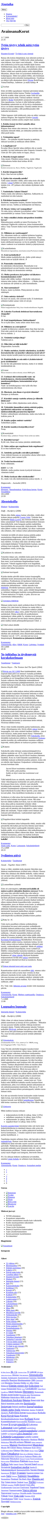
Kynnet (4, 1424)
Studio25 (33, 1467)
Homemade (39, 1392)
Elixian (30, 80)
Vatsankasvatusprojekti (15, 1353)
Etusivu (9, 14)
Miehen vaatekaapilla (26, 995)
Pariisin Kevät (19, 1456)
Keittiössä (10, 1288)
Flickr (19, 1389)
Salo (11, 1464)
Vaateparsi (16, 663)
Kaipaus (41, 738)
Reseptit (36, 1461)
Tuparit (26, 1482)
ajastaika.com (11, 1514)
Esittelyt (9, 1270)
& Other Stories (5, 1372)
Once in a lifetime (26, 1454)
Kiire (17, 1415)
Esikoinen (34, 1385)
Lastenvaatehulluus (9, 1430)
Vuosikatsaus (7, 1499)
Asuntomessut (23, 1378)
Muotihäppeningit (25, 1445)
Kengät (9, 1290)
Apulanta (4, 1378)
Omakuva (40, 995)
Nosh (34, 1448)
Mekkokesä (5, 1442)
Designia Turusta (12, 1383)
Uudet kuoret (20, 1485)
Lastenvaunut (11, 1299)
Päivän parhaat (5, 1461)
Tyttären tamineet (13, 1344)
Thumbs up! (38, 1479)
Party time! (10, 1319)
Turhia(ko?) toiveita (14, 1339)
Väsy (15, 1498)
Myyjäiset (11, 1447)
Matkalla (9, 1306)
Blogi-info (10, 18)
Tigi (3, 1482)
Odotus (16, 1450)
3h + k (14, 1372)
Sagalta (35, 117)
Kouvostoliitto (22, 1422)
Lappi (15, 1428)
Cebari (10, 183)
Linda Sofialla (13, 1159)
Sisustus (9, 1330)
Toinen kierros (10, 1482)
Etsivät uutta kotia (13, 1272)
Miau (8, 1308)
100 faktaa (40, 1372)
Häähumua (5, 1397)
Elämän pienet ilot (18, 1385)
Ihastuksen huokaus (11, 1400)
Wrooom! (10, 1359)
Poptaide (27, 1458)
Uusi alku (30, 1485)
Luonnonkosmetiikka (10, 1439)
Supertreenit (5, 1473)
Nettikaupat (27, 1448)
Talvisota (14, 1476)
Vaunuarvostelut (15, 1490)
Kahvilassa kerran (29, 489)
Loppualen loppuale (14, 1006)
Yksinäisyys (28, 1499)
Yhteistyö (10, 1362)
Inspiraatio (30, 1403)
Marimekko (25, 1439)
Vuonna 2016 (29, 1496)
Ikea (42, 1400)
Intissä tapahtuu (19, 1406)
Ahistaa (15, 1375)
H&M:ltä (4, 588)
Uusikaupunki (6, 1487)
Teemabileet (5, 1479)
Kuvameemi (38, 1421)
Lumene (35, 1437)
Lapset (22, 1427)
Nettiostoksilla (11, 1315)
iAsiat (33, 1397)
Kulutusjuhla (14, 507)
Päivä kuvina (11, 1317)
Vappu (41, 1487)
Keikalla (41, 1412)
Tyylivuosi (40, 1482)
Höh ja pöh (25, 1397)
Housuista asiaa (24, 1395)
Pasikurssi (28, 1456)
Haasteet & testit (7, 54)
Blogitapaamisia (24, 1380)
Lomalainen (18, 1436)
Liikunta (9, 1301)
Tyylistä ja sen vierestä (24, 54)
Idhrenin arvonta (19, 986)
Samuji (16, 1464)
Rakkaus (24, 1461)
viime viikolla (17, 955)
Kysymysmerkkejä (18, 1424)
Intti (7, 1283)
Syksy (13, 1472)
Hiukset (4, 507)
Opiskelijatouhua (7, 1456)
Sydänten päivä (11, 855)
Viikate (4, 1496)
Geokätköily (31, 1388)
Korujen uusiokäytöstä (10, 1126)
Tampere (22, 1475)
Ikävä (3, 1403)
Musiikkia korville (13, 1313)
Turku (32, 1481)
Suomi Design (37, 1470)
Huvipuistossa (35, 1395)
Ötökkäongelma (15, 1502)
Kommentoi (5, 487)
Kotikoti (9, 1295)
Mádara (19, 1448)
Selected (40, 1464)
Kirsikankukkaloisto (10, 1419)
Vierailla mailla (26, 1493)
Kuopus (31, 1421)
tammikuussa (28, 1100)
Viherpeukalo (37, 1493)
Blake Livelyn (15, 520)
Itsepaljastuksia (15, 489)
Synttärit (40, 645)
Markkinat (33, 1439)
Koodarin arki (11, 1292)
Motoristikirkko (5, 1445)
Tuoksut (20, 1482)
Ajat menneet (23, 1375)
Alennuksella (6, 645)
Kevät (10, 1415)
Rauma (31, 1461)
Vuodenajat (10, 1355)
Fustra (23, 1389)
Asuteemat (33, 1378)
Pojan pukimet (11, 1326)
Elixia (36, 1383)
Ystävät (36, 1498)
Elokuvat (4, 1386)
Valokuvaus (10, 1351)
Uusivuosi (24, 1487)
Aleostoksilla (9, 501)
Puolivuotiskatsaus (36, 1459)
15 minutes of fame (22, 1372)
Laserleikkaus (31, 1428)
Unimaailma (10, 1485)
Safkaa (5, 1464)
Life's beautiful (24, 1433)
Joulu (17, 1409)
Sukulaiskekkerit (32, 846)
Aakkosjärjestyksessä (6, 1375)
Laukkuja (41, 1431)
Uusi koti (16, 1487)
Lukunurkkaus (12, 1304)
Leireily (4, 1434)
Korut (39, 489)
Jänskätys (5, 1413)
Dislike (23, 1383)
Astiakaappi (12, 1378)
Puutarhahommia (12, 1328)
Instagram (6, 1406)
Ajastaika (7, 4)
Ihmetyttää (35, 1400)
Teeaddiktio (5, 492)
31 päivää (31, 1372)
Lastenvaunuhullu (28, 1430)
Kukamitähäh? (12, 16)
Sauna (21, 1464)
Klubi (22, 1419)
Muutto (4, 1448)
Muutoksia (38, 1444)
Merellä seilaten (16, 1442)
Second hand (30, 1464)
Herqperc (4, 489)
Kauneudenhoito (12, 1286)
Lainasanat (21, 846)
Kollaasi (29, 1418)
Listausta (6, 1436)
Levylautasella (12, 1434)
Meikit (41, 1439)
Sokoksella (35, 736)
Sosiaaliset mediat (34, 1165)
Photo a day (37, 1456)
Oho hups (24, 1450)
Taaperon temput (33, 1473)
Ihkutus (26, 1400)
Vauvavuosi (6, 1493)
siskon (18, 515)
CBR (33, 1380)
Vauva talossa (29, 1490)
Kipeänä (24, 1415)
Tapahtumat (5, 663)
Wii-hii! (21, 1499)
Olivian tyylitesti (33, 1450)
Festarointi (11, 1388)
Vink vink (19, 1495)
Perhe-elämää (11, 1321)
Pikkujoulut (5, 1459)
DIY (28, 1383)
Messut (27, 1442)
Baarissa (13, 1380)
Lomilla (27, 1437)
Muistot (14, 1444)
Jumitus (32, 1410)
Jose (2, 1514)
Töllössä (4, 1485)
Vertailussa (15, 1493)
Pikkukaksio (14, 1459)
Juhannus (25, 1410)
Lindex (35, 1434)
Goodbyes (4, 1392)
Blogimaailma (11, 1266)
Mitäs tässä (10, 1310)
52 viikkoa (10, 1263)
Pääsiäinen (15, 1461)
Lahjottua (32, 645)
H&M (19, 645)
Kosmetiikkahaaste (8, 1421)
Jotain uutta (5, 846)
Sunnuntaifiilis (23, 1470)
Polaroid (22, 1458)
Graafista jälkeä (12, 1274)
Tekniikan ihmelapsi (14, 1337)
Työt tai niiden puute (14, 1342)
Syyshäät (9, 1333)
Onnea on (37, 1454)
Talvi (8, 1476)
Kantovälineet (31, 1413)
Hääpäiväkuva (15, 1397)
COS (2, 1383)
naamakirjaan (6, 1141)
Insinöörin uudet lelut (15, 1403)
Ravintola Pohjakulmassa (11, 940)
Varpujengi (5, 1490)
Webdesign (10, 1357)
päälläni (39, 946)
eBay (17, 612)
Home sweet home (10, 1394)
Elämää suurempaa (13, 1268)
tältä (32, 970)
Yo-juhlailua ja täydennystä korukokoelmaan (18, 656)
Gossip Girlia (25, 517)
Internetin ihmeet (7, 1012)
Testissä (14, 1479)
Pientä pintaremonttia (14, 1324)
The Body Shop (25, 1479)
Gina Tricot (42, 1389)
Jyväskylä (39, 1410)
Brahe (11, 100)
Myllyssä (12, 1029)
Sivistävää (5, 1467)
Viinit (10, 1496)
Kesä (4, 1415)
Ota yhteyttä (11, 21)
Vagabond (34, 1487)
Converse (39, 1380)
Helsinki (18, 1392)
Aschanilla (35, 93)
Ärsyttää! (5, 1501)
